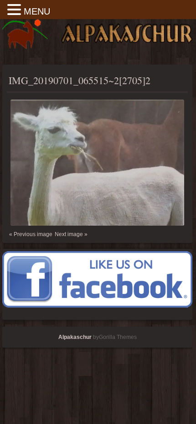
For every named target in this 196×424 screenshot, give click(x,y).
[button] (15, 10)
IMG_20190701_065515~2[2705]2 (79, 80)
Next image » (71, 234)
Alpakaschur (75, 337)
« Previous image (30, 234)
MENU (37, 11)
